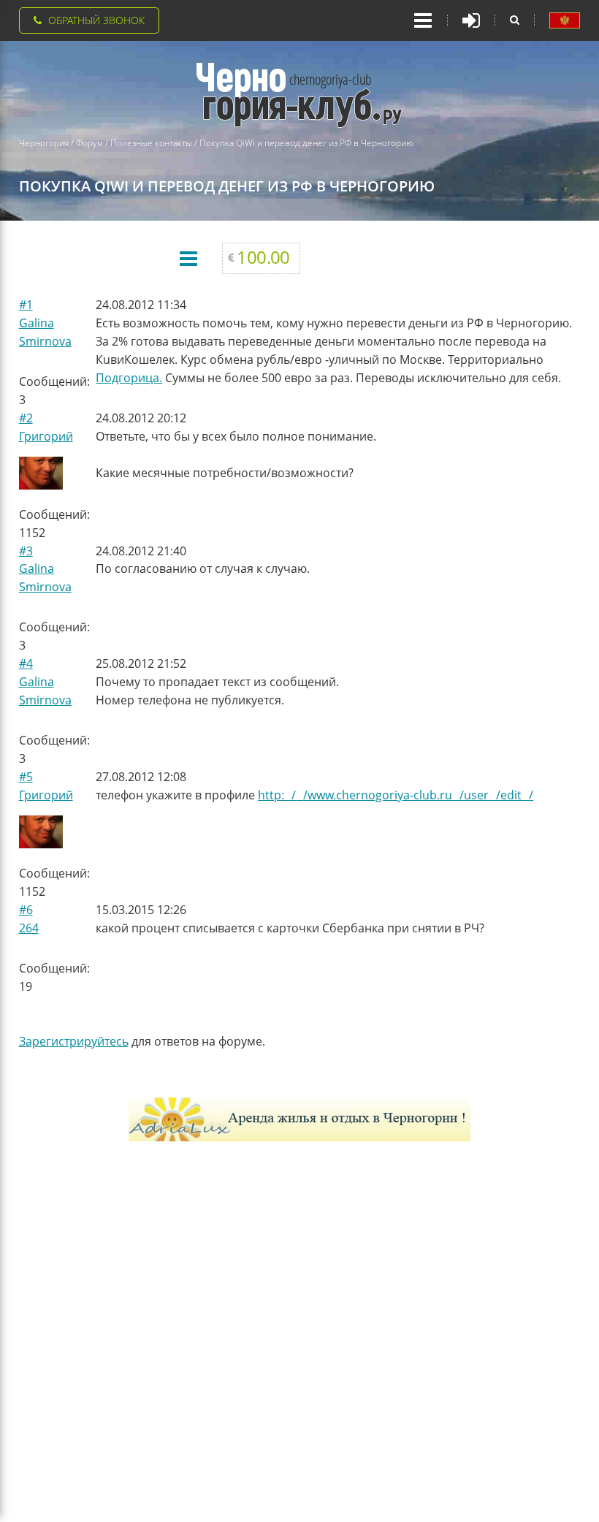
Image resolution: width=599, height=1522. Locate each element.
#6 (26, 910)
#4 (26, 663)
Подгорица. (129, 378)
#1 (26, 305)
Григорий (46, 436)
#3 (26, 551)
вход (471, 20)
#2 (26, 418)
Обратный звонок (96, 20)
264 (29, 928)
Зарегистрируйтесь (74, 1041)
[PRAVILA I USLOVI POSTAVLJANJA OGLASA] (564, 20)
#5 (26, 777)
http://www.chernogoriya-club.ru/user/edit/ (395, 795)
